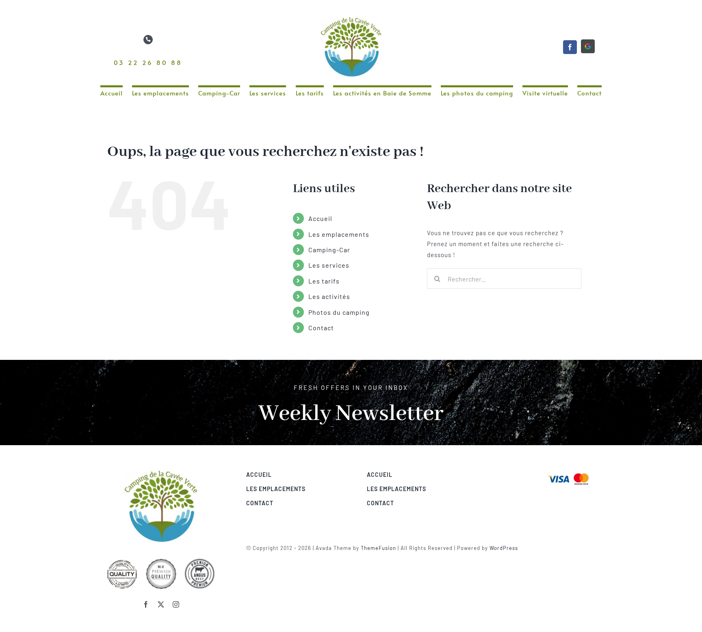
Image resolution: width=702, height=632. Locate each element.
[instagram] (176, 604)
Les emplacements (338, 234)
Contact (321, 327)
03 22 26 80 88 (148, 62)
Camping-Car (329, 249)
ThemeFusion (378, 548)
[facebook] (570, 47)
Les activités (329, 296)
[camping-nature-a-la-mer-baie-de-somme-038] (568, 472)
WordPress (504, 548)
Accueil (320, 218)
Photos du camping (339, 312)
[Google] (588, 46)
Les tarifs (324, 281)
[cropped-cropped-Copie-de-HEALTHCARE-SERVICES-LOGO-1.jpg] (160, 472)
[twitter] (161, 604)
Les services (328, 265)
